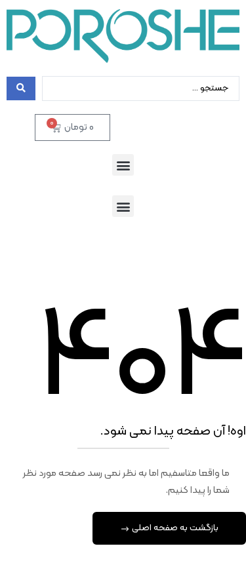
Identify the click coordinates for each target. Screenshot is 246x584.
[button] (123, 165)
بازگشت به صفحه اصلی (174, 528)
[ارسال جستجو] (21, 88)
